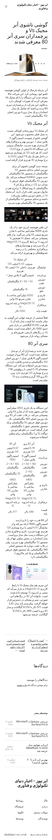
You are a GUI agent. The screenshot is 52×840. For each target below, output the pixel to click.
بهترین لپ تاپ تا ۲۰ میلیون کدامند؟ (37, 761)
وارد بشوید (22, 685)
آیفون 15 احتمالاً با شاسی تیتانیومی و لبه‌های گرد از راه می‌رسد (38, 645)
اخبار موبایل (19, 80)
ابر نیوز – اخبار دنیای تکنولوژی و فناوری (31, 783)
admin (29, 80)
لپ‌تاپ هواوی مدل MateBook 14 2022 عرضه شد (37, 747)
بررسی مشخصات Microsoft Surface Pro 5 (32, 735)
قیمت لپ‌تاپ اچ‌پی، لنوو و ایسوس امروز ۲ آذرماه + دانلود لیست (15, 645)
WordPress (9, 834)
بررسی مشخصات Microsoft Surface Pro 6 (32, 723)
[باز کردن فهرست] (6, 6)
